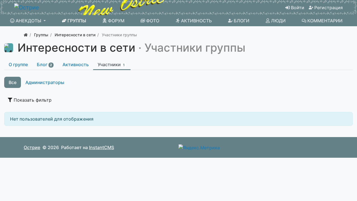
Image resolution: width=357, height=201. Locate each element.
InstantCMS (101, 147)
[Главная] (26, 34)
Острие (32, 147)
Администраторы (44, 82)
